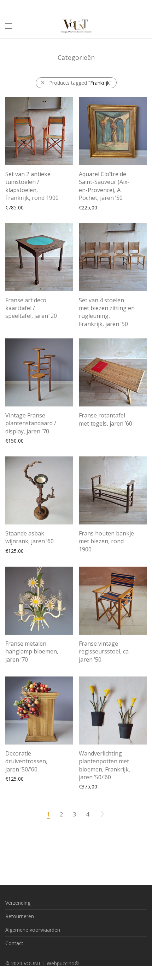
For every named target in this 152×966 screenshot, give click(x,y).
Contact (14, 943)
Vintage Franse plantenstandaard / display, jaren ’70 (30, 423)
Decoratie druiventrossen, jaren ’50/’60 (26, 761)
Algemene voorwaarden (32, 929)
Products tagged (80, 82)
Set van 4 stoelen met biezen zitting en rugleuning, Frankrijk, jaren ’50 (107, 312)
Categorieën (76, 57)
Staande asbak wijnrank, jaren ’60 (29, 537)
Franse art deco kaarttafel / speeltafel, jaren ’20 (31, 308)
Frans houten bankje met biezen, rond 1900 (106, 541)
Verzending (17, 902)
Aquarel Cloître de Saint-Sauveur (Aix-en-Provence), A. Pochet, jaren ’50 (104, 186)
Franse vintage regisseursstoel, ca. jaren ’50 (104, 651)
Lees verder (15, 317)
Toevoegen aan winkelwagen (35, 207)
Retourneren (19, 916)
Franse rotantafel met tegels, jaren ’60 (105, 419)
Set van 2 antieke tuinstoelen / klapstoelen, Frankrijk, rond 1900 (32, 186)
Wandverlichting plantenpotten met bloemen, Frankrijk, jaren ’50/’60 (104, 765)
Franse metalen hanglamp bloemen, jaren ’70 (31, 651)
